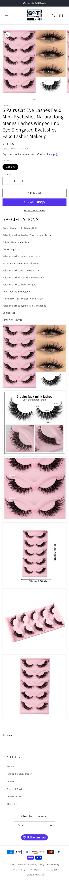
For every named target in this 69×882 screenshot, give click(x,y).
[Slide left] (27, 99)
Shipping (6, 148)
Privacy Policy (14, 796)
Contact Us (13, 781)
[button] (6, 15)
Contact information (36, 875)
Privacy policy (19, 870)
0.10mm (10, 166)
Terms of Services (16, 789)
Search (10, 766)
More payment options (34, 210)
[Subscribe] (51, 825)
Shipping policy (52, 870)
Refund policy (53, 864)
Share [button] (9, 735)
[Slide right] (42, 99)
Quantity (7, 174)
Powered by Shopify (35, 864)
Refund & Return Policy (19, 773)
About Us (12, 804)
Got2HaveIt (21, 864)
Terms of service (35, 870)
